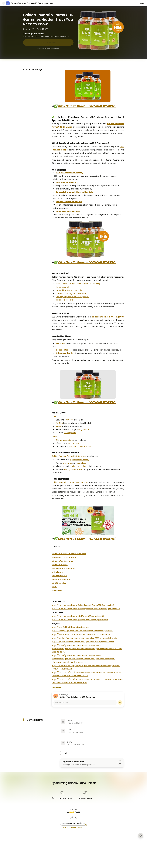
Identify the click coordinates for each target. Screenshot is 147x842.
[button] (73, 817)
